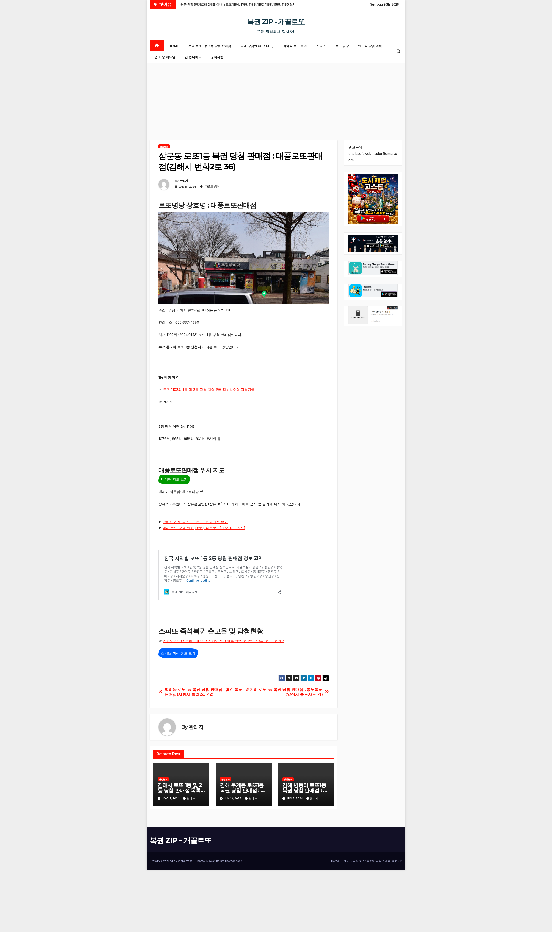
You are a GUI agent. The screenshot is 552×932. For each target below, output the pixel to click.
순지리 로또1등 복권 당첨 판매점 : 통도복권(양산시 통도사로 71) (284, 692)
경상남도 (164, 146)
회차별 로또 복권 (295, 46)
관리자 (184, 181)
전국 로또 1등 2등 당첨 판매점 (209, 46)
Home (174, 46)
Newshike (213, 860)
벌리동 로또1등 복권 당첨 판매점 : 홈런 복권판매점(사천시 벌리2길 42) (204, 692)
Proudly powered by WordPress (171, 860)
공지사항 (217, 57)
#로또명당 (213, 186)
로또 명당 (342, 46)
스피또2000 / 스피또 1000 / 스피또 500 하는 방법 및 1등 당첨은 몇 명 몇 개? (223, 641)
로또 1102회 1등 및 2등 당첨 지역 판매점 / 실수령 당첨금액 (209, 389)
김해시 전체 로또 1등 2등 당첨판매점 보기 (195, 522)
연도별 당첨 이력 (370, 46)
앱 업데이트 (193, 57)
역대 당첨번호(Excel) (257, 46)
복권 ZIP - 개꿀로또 (275, 21)
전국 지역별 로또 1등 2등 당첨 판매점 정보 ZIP (372, 860)
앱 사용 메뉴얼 (165, 57)
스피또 (321, 46)
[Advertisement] (276, 95)
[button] (398, 51)
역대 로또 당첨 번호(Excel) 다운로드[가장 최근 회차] (204, 528)
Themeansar (233, 860)
